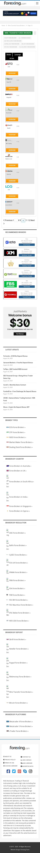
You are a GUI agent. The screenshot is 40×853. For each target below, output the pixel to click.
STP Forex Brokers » (17, 432)
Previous (8, 220)
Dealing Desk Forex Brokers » (21, 447)
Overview (13, 73)
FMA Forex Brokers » (17, 580)
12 (29, 220)
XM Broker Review (27, 255)
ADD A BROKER (27, 763)
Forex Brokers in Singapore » (20, 506)
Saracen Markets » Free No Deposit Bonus (18, 362)
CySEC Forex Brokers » (18, 555)
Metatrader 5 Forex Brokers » (21, 726)
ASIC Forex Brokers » (17, 533)
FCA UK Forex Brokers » (18, 563)
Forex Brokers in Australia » (20, 466)
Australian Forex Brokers (11, 44)
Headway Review (26, 266)
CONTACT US (26, 757)
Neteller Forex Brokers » (19, 649)
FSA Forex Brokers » (17, 588)
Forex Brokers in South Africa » (21, 481)
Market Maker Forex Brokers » (21, 442)
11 (26, 220)
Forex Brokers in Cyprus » (19, 511)
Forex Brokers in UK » (17, 471)
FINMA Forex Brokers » (18, 572)
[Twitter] (14, 772)
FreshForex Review (27, 276)
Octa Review (26, 245)
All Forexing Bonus (24, 38)
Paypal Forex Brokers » (18, 663)
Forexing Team (25, 850)
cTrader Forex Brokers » (18, 731)
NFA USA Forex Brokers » (19, 621)
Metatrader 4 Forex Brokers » (21, 721)
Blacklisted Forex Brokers (27, 47)
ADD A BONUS (26, 760)
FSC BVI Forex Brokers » (18, 600)
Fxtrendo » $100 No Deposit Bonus (15, 356)
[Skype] (25, 772)
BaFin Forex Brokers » (18, 545)
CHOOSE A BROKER (11, 766)
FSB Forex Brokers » (17, 595)
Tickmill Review (27, 297)
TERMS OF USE (9, 763)
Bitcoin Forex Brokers (10, 47)
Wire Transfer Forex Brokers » (21, 692)
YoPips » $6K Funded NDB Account (15, 369)
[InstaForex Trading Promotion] (20, 13)
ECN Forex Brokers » (17, 427)
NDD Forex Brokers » (17, 437)
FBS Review (27, 286)
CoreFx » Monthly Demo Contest (14, 385)
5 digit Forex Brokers (10, 38)
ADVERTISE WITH (27, 766)
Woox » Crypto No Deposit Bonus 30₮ (16, 407)
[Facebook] (8, 772)
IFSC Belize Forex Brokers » (20, 613)
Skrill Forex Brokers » (17, 639)
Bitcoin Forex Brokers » (18, 703)
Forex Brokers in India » (18, 497)
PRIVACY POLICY (10, 760)
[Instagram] (30, 772)
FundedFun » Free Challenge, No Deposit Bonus (19, 391)
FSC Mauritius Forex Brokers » (21, 605)
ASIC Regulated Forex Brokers (12, 41)
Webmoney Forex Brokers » (20, 676)
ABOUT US (7, 757)
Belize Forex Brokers (28, 44)
